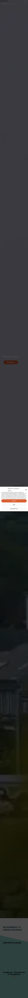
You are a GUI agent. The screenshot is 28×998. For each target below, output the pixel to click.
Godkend (14, 501)
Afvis (14, 504)
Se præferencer (14, 508)
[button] (26, 489)
